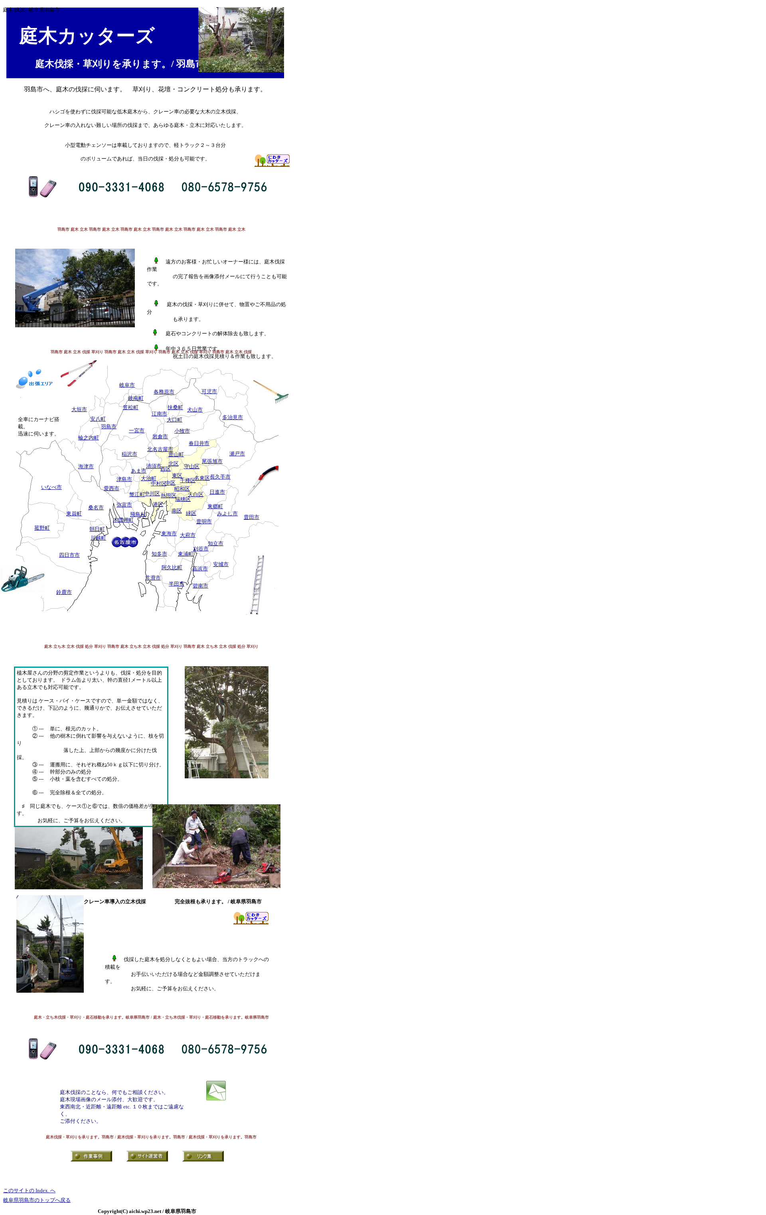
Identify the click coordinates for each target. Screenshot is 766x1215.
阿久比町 (172, 567)
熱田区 (168, 496)
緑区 (191, 513)
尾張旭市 (212, 461)
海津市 (86, 466)
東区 (177, 476)
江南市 (159, 414)
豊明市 (204, 521)
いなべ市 (51, 487)
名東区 (202, 478)
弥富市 (124, 505)
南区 (177, 511)
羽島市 (108, 426)
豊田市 (251, 517)
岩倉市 (160, 436)
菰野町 (42, 528)
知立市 (215, 543)
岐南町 (136, 398)
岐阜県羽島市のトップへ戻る (37, 1200)
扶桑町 (175, 407)
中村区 (158, 484)
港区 (158, 504)
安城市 (221, 564)
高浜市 (200, 569)
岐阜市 (127, 385)
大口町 (174, 420)
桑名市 (96, 508)
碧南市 (200, 586)
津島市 (124, 479)
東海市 (169, 533)
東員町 (74, 513)
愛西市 (111, 488)
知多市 (159, 554)
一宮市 (136, 430)
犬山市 (195, 410)
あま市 (138, 471)
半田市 (176, 584)
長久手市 (220, 477)
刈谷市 (201, 549)
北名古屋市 (160, 449)
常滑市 (153, 578)
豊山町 (176, 454)
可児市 (209, 391)
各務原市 (164, 392)
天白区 (195, 494)
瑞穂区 (183, 499)
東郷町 (215, 506)
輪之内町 (88, 438)
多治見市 (232, 417)
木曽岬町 (123, 520)
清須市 (154, 466)
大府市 (187, 535)
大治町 (148, 478)
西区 (165, 469)
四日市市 (69, 555)
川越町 (98, 538)
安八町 (98, 419)
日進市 (217, 492)
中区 (170, 483)
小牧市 (182, 431)
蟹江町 (137, 494)
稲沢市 (129, 454)
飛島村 (138, 514)
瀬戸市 (237, 454)
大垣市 (79, 409)
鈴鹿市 (64, 592)
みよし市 (227, 513)
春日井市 (199, 443)
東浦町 (185, 554)
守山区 (191, 466)
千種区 (187, 480)
